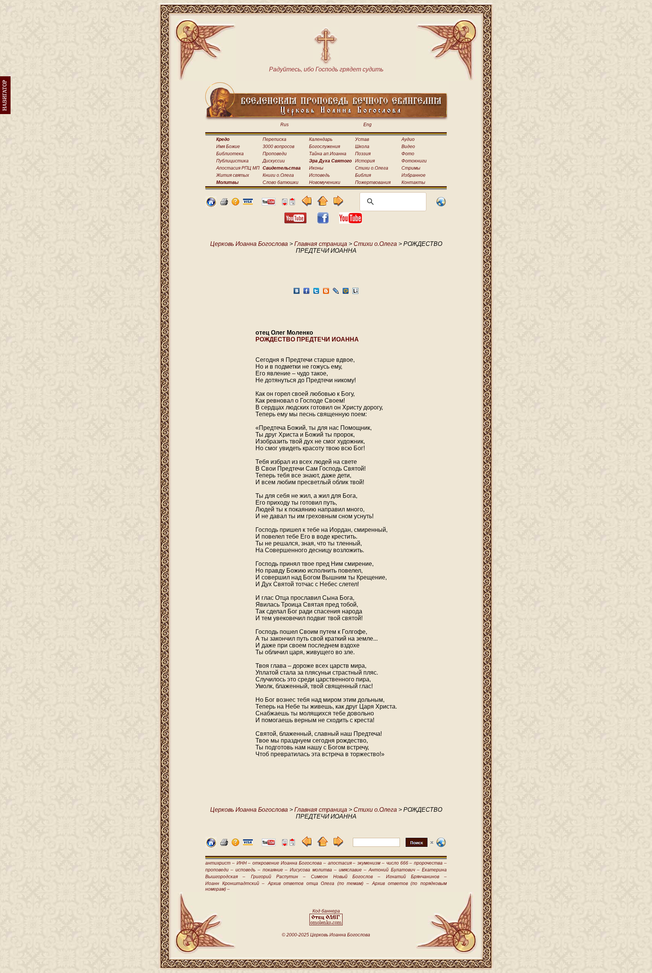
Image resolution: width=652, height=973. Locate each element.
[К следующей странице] (337, 204)
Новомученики (324, 182)
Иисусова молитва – (313, 870)
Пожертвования (373, 182)
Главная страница (320, 244)
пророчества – (430, 863)
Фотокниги (414, 161)
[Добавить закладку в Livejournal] (336, 293)
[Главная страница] (211, 205)
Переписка (274, 139)
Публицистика (232, 161)
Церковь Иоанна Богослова (249, 244)
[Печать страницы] (224, 203)
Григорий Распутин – (278, 876)
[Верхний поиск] (393, 846)
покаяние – (275, 870)
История (365, 161)
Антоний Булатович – (394, 870)
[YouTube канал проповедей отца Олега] (350, 221)
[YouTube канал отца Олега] (268, 203)
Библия (363, 175)
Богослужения (324, 146)
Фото (407, 153)
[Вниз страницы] (284, 203)
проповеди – (219, 870)
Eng (367, 124)
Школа (362, 146)
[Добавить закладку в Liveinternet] (355, 293)
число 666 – (399, 863)
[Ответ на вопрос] (235, 203)
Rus (284, 124)
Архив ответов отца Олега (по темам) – (318, 883)
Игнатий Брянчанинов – (416, 876)
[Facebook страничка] (323, 221)
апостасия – (342, 863)
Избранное (413, 175)
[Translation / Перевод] (441, 205)
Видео (408, 146)
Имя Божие (228, 146)
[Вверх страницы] (292, 203)
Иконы (316, 168)
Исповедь (319, 175)
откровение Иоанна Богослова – (289, 863)
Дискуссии (274, 161)
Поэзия (363, 153)
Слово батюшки (280, 182)
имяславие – (352, 870)
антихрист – (220, 863)
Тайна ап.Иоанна (327, 153)
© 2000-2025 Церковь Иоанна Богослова (326, 934)
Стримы (410, 168)
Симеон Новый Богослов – (345, 876)
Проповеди (275, 153)
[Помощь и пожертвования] (248, 202)
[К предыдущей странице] (306, 204)
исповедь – (247, 870)
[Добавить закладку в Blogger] (326, 293)
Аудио (408, 139)
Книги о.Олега (278, 175)
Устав (362, 139)
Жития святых (232, 175)
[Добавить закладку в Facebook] (306, 293)
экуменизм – (370, 863)
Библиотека (230, 153)
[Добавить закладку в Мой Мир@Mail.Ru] (345, 293)
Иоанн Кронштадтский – (234, 883)
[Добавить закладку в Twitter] (316, 293)
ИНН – (244, 863)
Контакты (413, 182)
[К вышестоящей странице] (322, 204)
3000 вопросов (278, 146)
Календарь (320, 139)
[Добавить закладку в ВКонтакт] (296, 293)
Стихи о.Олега (371, 168)
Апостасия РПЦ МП (238, 168)
